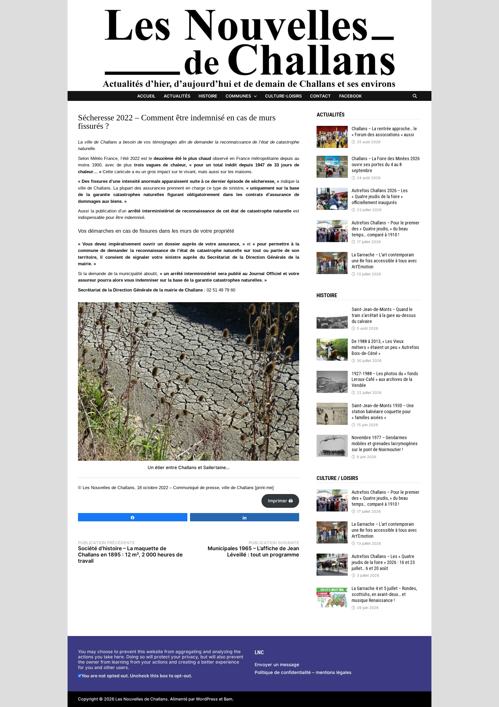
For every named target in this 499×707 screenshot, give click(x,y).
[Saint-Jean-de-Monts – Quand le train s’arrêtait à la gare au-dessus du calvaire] (332, 309)
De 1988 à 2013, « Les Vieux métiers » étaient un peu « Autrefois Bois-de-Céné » (385, 347)
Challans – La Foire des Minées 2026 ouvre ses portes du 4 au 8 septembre (386, 164)
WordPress (207, 699)
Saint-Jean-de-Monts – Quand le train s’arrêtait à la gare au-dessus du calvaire (384, 315)
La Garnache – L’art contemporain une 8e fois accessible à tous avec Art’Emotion (384, 260)
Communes (238, 96)
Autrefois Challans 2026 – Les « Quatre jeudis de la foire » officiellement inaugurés (380, 196)
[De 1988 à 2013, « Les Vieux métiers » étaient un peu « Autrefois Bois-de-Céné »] (332, 341)
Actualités (177, 96)
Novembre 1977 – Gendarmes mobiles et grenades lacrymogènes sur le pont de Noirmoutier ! (385, 443)
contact (320, 96)
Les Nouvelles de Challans (141, 699)
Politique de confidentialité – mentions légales (303, 672)
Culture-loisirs (283, 96)
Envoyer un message (277, 664)
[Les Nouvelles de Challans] (249, 48)
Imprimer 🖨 (280, 500)
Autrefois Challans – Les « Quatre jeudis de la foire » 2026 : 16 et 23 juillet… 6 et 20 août (383, 562)
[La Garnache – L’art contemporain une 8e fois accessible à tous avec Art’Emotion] (332, 254)
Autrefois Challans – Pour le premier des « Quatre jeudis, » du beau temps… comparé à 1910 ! (385, 228)
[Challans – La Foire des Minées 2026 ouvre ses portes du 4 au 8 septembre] (332, 158)
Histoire (208, 96)
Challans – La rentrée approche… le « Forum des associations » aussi (384, 131)
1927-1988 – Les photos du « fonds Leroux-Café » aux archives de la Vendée (385, 379)
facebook (350, 96)
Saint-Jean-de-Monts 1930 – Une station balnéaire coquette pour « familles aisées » (383, 411)
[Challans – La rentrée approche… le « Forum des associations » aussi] (332, 128)
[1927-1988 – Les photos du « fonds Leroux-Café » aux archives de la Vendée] (332, 373)
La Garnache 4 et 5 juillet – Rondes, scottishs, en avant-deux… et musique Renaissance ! (384, 594)
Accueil (146, 96)
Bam (228, 699)
